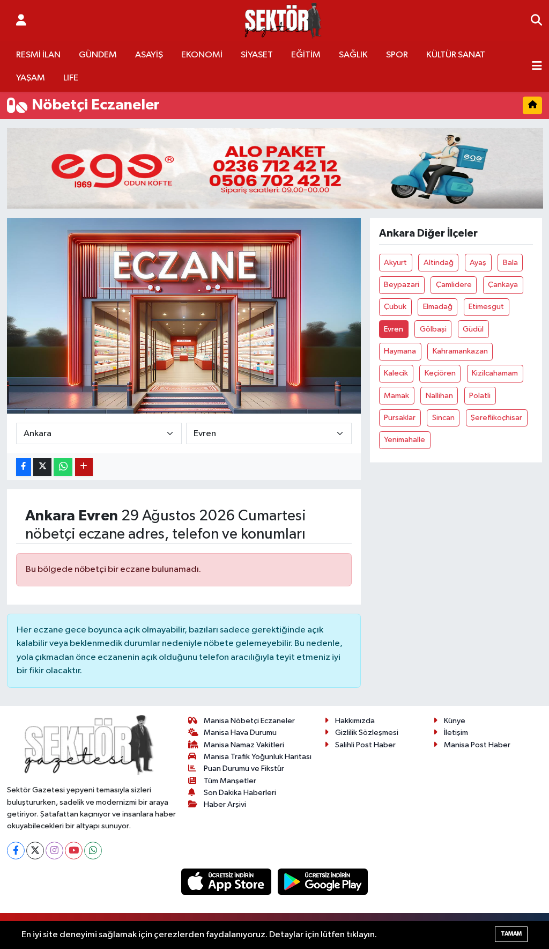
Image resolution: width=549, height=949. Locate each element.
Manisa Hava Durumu (240, 733)
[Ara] (536, 21)
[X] (35, 850)
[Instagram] (54, 850)
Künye (454, 721)
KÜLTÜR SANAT (455, 55)
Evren (393, 329)
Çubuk (395, 307)
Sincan (443, 418)
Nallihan (439, 396)
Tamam (511, 934)
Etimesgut (486, 307)
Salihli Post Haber (365, 745)
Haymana (400, 351)
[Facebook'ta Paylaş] (23, 467)
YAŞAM (30, 78)
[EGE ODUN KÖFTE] (275, 168)
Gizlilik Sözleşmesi (366, 733)
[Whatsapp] (93, 850)
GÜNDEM (98, 55)
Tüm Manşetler (230, 781)
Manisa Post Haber (477, 745)
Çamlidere (454, 285)
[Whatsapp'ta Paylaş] (63, 467)
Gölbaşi (433, 329)
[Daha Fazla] (84, 467)
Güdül (473, 329)
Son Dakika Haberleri (240, 793)
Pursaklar (400, 418)
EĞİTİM (306, 55)
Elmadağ (437, 307)
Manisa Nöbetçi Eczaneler (249, 721)
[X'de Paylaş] (42, 467)
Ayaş (478, 263)
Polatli (480, 396)
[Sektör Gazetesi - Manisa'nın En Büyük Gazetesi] (283, 20)
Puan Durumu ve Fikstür (244, 768)
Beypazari (401, 285)
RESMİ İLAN (38, 55)
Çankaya (503, 285)
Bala (510, 263)
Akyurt (395, 263)
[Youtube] (74, 850)
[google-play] (323, 881)
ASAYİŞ (149, 55)
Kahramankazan (460, 351)
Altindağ (439, 263)
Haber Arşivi (225, 804)
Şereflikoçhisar (496, 418)
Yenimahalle (404, 440)
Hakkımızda (355, 721)
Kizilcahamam (495, 373)
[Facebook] (16, 850)
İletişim (456, 733)
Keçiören (440, 373)
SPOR (397, 55)
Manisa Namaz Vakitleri (244, 745)
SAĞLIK (353, 55)
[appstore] (227, 881)
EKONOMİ (201, 55)
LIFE (70, 78)
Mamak (396, 396)
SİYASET (257, 55)
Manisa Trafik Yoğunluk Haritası (257, 757)
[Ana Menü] (537, 66)
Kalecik (396, 373)
